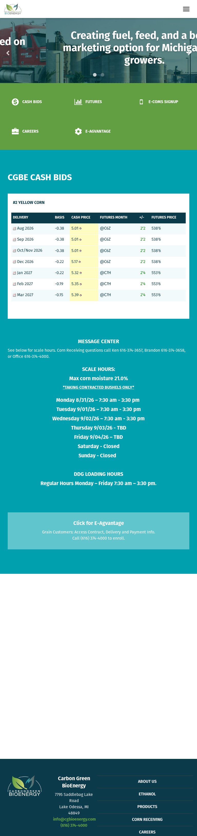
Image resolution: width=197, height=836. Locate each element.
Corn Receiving (147, 820)
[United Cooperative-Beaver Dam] (13, 9)
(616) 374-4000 (74, 826)
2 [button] (102, 74)
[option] (98, 50)
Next (181, 51)
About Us (147, 782)
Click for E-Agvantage (98, 523)
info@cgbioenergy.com (74, 819)
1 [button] (94, 74)
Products (147, 807)
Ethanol (147, 794)
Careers (147, 832)
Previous (16, 51)
